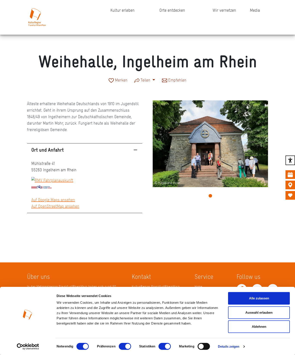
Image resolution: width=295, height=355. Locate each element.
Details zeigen (228, 346)
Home (198, 286)
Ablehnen (259, 326)
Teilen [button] (145, 80)
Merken (120, 80)
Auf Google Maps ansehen (53, 200)
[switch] (125, 346)
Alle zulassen (259, 298)
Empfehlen (176, 80)
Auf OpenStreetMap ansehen (55, 206)
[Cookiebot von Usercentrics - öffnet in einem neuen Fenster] (28, 346)
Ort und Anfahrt (47, 149)
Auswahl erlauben (259, 312)
